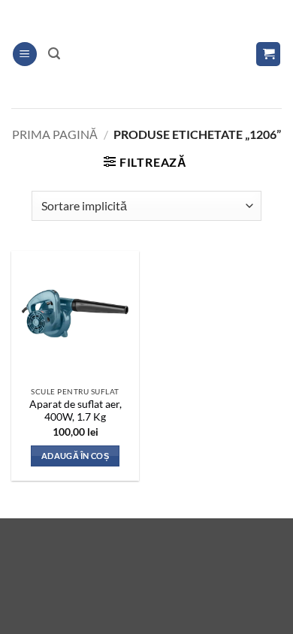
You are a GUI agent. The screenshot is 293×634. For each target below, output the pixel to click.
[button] (25, 54)
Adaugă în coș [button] (75, 455)
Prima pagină (55, 134)
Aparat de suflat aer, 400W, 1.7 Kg (75, 411)
